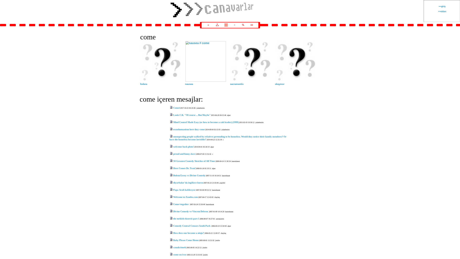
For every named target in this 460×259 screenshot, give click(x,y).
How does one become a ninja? (188, 233)
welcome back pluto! (183, 146)
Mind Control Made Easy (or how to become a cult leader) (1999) (206, 122)
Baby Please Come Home (186, 240)
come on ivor (180, 254)
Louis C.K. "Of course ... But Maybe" (192, 115)
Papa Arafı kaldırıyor (184, 189)
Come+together (181, 204)
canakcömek (179, 247)
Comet (176, 107)
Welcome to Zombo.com (185, 197)
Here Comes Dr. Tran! (184, 168)
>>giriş (442, 6)
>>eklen (442, 11)
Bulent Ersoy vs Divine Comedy (189, 175)
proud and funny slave (184, 154)
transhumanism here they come (189, 129)
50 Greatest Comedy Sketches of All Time (194, 161)
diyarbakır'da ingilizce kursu (188, 182)
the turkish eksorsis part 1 (186, 218)
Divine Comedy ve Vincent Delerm (191, 211)
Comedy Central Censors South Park (192, 225)
